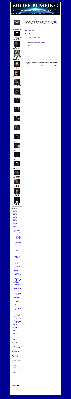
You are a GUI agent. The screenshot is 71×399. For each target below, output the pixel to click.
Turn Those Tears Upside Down (17, 315)
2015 (14, 217)
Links (44, 13)
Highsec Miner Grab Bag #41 (17, 267)
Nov (15, 223)
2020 (14, 210)
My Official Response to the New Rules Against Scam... (18, 260)
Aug (15, 324)
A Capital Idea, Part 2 (18, 264)
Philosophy (15, 354)
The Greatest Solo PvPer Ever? (17, 294)
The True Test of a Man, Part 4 (17, 309)
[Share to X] (41, 28)
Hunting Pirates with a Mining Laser (17, 299)
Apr (15, 330)
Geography (15, 348)
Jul (15, 325)
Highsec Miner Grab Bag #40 (17, 306)
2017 (14, 214)
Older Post (57, 65)
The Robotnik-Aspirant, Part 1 (17, 302)
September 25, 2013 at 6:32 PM (39, 42)
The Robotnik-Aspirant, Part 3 (17, 263)
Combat (14, 346)
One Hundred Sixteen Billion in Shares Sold (17, 321)
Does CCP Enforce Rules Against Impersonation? (17, 283)
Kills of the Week (17, 230)
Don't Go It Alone (17, 253)
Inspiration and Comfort (16, 250)
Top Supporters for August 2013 (17, 319)
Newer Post (27, 65)
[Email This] (39, 28)
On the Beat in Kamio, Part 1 (17, 235)
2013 (14, 220)
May (15, 328)
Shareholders (19, 13)
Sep (15, 226)
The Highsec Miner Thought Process (17, 276)
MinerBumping (31, 28)
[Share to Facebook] (42, 28)
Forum (52, 13)
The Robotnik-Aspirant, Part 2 (17, 286)
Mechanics (15, 351)
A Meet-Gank (16, 248)
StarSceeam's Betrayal (16, 228)
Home (42, 65)
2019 (14, 211)
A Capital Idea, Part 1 (18, 288)
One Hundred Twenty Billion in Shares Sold (18, 291)
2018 (14, 213)
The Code (25, 13)
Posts (15, 367)
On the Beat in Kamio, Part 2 (17, 232)
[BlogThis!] (40, 28)
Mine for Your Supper (18, 255)
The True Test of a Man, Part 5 (17, 304)
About (48, 13)
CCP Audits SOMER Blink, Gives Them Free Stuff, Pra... (17, 237)
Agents (14, 341)
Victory (32, 30)
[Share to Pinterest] (43, 28)
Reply (29, 39)
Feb (15, 333)
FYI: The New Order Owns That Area (17, 274)
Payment (14, 352)
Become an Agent (33, 13)
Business (29, 30)
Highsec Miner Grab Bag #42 (17, 243)
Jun (15, 327)
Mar (15, 331)
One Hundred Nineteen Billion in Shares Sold (17, 312)
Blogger (37, 391)
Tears (14, 355)
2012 (14, 336)
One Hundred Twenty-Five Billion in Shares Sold (18, 271)
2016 (14, 216)
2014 (14, 219)
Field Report (15, 347)
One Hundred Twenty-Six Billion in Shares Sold (17, 245)
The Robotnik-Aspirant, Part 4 (17, 240)
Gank (40, 13)
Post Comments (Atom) (34, 67)
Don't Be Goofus (17, 297)
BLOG (12, 13)
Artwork (14, 342)
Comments (16, 369)
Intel (14, 350)
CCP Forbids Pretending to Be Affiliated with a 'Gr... (17, 280)
